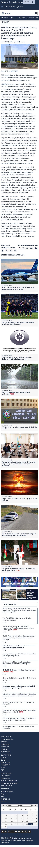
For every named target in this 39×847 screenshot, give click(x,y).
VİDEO (3, 767)
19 (16, 821)
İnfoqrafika (5, 765)
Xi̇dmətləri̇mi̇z (6, 786)
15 (31, 818)
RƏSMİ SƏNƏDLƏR (7, 739)
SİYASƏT (5, 22)
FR (11, 7)
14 (27, 818)
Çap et (16, 42)
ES (14, 7)
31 (6, 827)
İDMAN (3, 757)
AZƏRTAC (14, 71)
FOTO (3, 770)
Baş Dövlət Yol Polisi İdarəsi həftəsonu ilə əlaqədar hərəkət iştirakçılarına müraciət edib (19, 535)
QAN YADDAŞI (5, 762)
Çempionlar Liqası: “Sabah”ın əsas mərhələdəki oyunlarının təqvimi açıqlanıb (18, 323)
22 (31, 821)
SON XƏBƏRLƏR (10, 604)
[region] (20, 668)
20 (22, 821)
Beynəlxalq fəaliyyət (9, 783)
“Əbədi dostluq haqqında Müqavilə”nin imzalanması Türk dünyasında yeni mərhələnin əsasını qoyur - (18, 628)
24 (6, 824)
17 (6, 821)
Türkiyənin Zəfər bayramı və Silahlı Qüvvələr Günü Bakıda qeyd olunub (18, 569)
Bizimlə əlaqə (6, 773)
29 (31, 824)
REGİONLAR (5, 747)
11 (12, 818)
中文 (21, 7)
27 (22, 824)
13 (22, 818)
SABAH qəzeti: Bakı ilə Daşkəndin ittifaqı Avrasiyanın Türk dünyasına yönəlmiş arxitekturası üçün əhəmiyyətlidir (19, 610)
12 (16, 818)
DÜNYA (3, 760)
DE (9, 7)
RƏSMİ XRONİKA (6, 737)
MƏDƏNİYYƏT (5, 752)
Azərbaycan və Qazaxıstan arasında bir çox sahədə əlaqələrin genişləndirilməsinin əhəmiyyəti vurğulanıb (19, 464)
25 (12, 824)
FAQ (2, 794)
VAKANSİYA (5, 788)
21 (27, 821)
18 (12, 821)
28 (27, 824)
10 (6, 818)
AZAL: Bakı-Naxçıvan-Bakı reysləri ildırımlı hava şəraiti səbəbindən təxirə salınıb (18, 288)
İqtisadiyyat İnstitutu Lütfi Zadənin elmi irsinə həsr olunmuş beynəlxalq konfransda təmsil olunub (19, 695)
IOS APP (3, 801)
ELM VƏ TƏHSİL (6, 755)
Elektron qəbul (7, 791)
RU (4, 7)
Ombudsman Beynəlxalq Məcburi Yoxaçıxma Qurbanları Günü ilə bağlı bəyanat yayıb (17, 358)
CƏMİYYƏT (4, 749)
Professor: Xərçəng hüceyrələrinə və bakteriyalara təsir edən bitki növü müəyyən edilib (19, 719)
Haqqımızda (5, 776)
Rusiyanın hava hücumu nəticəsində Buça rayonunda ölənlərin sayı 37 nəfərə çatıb (17, 663)
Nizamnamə (5, 778)
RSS (2, 796)
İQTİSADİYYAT (5, 744)
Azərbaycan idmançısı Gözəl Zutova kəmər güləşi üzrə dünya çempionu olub (19, 655)
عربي (17, 7)
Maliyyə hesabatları (9, 781)
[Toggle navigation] (35, 13)
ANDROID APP (5, 799)
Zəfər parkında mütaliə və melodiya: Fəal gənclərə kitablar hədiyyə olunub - (19, 711)
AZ (2, 7)
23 (36, 821)
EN (7, 7)
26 (16, 824)
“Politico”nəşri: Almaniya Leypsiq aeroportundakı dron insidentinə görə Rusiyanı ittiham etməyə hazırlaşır (19, 637)
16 (36, 818)
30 (36, 824)
